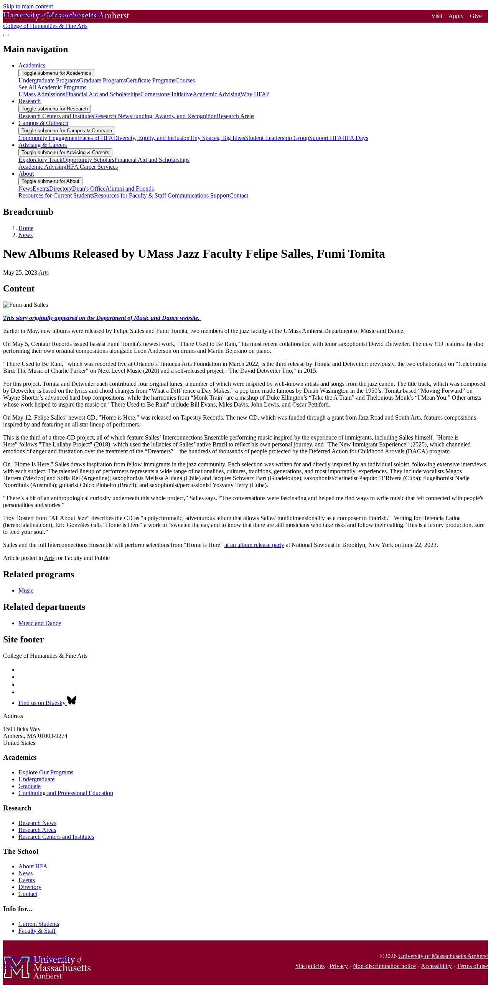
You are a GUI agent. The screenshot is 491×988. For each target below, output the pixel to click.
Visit (436, 16)
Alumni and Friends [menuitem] (129, 188)
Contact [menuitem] (238, 195)
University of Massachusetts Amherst (443, 956)
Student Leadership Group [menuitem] (277, 138)
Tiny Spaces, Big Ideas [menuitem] (217, 138)
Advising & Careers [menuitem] (42, 145)
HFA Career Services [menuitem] (92, 166)
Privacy (339, 966)
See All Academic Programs (52, 87)
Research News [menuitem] (113, 116)
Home (25, 228)
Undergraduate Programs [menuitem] (48, 80)
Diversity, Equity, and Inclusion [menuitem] (151, 138)
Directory (29, 887)
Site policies (310, 966)
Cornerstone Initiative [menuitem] (166, 94)
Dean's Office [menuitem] (88, 188)
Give (476, 16)
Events (26, 880)
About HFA (33, 866)
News (25, 235)
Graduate (29, 786)
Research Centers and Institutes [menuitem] (56, 116)
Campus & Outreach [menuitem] (43, 123)
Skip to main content (28, 6)
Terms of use (472, 966)
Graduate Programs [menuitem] (102, 80)
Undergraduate (36, 779)
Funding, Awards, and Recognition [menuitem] (174, 116)
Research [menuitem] (29, 101)
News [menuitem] (25, 188)
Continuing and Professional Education (65, 793)
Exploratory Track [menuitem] (40, 159)
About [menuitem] (26, 173)
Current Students (38, 923)
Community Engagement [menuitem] (48, 138)
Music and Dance (39, 623)
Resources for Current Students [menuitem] (56, 195)
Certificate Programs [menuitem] (150, 80)
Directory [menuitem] (60, 188)
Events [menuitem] (41, 188)
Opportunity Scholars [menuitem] (88, 159)
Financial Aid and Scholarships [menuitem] (102, 94)
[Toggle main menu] (6, 35)
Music (25, 590)
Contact (27, 894)
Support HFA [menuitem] (325, 138)
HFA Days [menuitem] (355, 138)
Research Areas (37, 830)
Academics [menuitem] (31, 65)
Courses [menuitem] (185, 80)
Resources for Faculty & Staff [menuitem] (131, 195)
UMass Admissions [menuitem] (41, 94)
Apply (456, 16)
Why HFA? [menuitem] (255, 94)
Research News (37, 823)
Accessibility (436, 966)
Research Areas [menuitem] (235, 116)
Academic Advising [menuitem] (217, 94)
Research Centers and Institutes (56, 836)
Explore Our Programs (45, 772)
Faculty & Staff (37, 930)
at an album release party (254, 545)
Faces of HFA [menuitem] (96, 138)
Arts (43, 272)
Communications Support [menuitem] (198, 195)
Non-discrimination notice (384, 966)
